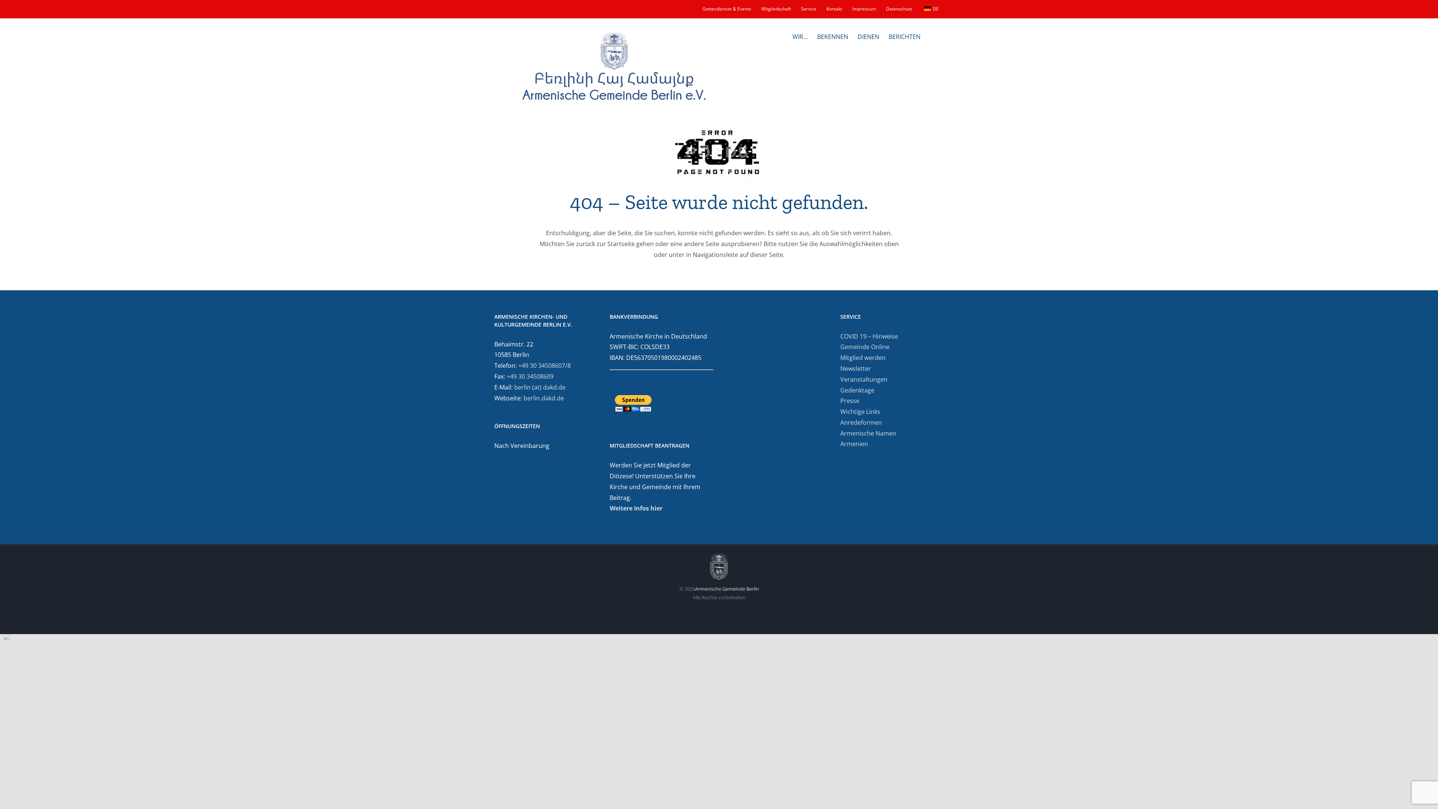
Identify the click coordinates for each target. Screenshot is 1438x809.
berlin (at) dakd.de (539, 387)
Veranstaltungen (864, 379)
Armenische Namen (868, 433)
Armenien (854, 444)
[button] (932, 36)
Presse (849, 401)
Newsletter (855, 368)
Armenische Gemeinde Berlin (727, 588)
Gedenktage (857, 390)
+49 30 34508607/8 (544, 365)
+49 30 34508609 (530, 376)
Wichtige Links (860, 411)
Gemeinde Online (864, 347)
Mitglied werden (863, 358)
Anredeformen (861, 422)
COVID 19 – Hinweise (869, 336)
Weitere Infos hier (636, 508)
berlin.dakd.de (544, 398)
